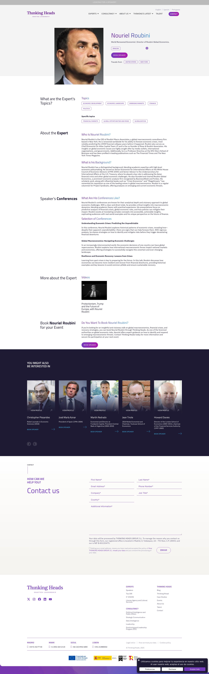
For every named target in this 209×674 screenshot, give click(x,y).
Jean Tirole (127, 417)
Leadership (130, 624)
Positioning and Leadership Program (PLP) (136, 628)
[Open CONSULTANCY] (116, 14)
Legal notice (130, 643)
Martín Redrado (99, 417)
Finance (152, 103)
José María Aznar (67, 417)
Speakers (129, 590)
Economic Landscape (115, 103)
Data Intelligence (132, 621)
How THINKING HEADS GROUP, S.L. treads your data (120, 549)
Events (159, 600)
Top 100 (129, 594)
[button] (29, 444)
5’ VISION (130, 597)
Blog (158, 590)
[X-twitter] (28, 599)
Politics (86, 108)
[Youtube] (50, 599)
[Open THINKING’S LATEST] (152, 14)
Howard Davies (162, 417)
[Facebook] (39, 599)
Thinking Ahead (163, 594)
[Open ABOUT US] (130, 14)
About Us (160, 604)
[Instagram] (34, 599)
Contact (160, 610)
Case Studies (162, 597)
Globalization (140, 121)
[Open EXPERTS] (98, 14)
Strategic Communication (135, 617)
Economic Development (92, 103)
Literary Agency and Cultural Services (136, 601)
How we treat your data (147, 643)
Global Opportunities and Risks (116, 121)
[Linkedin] (44, 599)
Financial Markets (90, 121)
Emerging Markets (136, 103)
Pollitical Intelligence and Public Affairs (136, 613)
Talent (159, 607)
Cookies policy (165, 643)
